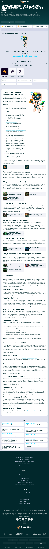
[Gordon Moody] (19, 541)
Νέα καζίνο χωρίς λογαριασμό (24, 471)
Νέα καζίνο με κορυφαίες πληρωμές (24, 473)
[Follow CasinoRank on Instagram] (20, 526)
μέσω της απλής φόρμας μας (32, 410)
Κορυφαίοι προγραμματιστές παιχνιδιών (24, 492)
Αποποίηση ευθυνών (24, 508)
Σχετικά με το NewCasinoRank (24, 500)
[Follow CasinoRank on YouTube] (25, 526)
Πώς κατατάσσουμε (24, 504)
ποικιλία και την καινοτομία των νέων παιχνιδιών (15, 130)
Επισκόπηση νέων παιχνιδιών (24, 483)
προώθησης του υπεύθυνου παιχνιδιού (29, 358)
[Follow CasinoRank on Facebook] (17, 526)
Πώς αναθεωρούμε (24, 502)
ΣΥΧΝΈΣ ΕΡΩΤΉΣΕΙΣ (24, 506)
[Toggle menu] (2, 1)
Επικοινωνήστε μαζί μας (24, 510)
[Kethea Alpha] (27, 541)
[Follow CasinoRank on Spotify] (28, 526)
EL (23, 529)
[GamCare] (36, 541)
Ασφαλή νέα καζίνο (24, 466)
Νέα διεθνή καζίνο (24, 487)
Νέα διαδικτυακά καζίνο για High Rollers (24, 468)
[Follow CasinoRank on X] (23, 526)
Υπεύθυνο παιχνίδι (24, 485)
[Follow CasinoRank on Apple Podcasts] (31, 526)
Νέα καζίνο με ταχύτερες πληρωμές (24, 464)
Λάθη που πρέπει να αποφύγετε (24, 481)
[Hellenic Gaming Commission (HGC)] (4, 541)
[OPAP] (10, 541)
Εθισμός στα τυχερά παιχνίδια (24, 489)
